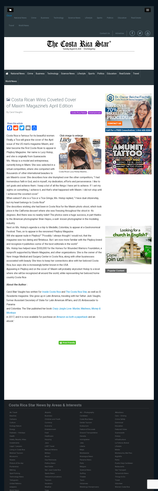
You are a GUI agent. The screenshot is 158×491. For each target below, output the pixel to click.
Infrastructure (120, 439)
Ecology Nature (15, 426)
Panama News (85, 460)
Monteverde (84, 453)
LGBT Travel (49, 446)
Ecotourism (84, 426)
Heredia (83, 436)
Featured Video (121, 429)
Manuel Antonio (51, 450)
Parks (117, 460)
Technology (59, 18)
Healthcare (49, 436)
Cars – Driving (120, 416)
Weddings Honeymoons (89, 487)
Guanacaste (119, 433)
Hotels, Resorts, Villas (18, 439)
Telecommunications (53, 477)
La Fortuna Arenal (122, 443)
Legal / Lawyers (16, 446)
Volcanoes (84, 483)
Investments (14, 443)
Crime (33, 18)
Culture (12, 422)
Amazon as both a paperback (72, 316)
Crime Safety (120, 419)
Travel (11, 25)
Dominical (119, 422)
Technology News (17, 477)
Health (12, 436)
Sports (99, 18)
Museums (14, 456)
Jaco (47, 443)
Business (45, 18)
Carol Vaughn (16, 112)
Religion (83, 466)
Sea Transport (120, 470)
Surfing (83, 473)
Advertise (119, 33)
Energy (12, 429)
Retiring (13, 470)
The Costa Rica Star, (76, 291)
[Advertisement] (79, 60)
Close (9, 15)
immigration (85, 439)
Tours (82, 480)
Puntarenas (14, 466)
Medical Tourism (16, 453)
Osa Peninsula (50, 460)
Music (47, 456)
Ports (82, 463)
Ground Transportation (89, 433)
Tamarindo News (122, 473)
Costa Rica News (78, 113)
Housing (48, 439)
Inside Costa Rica (51, 291)
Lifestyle (88, 18)
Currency (48, 422)
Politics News (50, 463)
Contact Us (105, 33)
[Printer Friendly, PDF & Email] (67, 342)
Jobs (82, 443)
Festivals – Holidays (17, 433)
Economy (48, 426)
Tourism (48, 480)
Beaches (13, 416)
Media (117, 450)
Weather (48, 487)
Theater (83, 477)
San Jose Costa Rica (53, 470)
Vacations (48, 483)
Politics (110, 18)
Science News (74, 18)
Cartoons (13, 419)
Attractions (119, 412)
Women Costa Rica (122, 487)
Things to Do (120, 477)
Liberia (82, 446)
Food (47, 433)
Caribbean (84, 416)
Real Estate (136, 18)
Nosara (12, 460)
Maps (82, 450)
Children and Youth (52, 419)
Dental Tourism (86, 422)
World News (24, 25)
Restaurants (119, 466)
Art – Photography (87, 412)
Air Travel (13, 412)
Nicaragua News (86, 456)
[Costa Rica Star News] (79, 44)
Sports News (50, 473)
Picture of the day (16, 463)
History (117, 436)
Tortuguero (14, 480)
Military (47, 453)
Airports (48, 412)
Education (122, 18)
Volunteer (119, 483)
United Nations (15, 483)
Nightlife (118, 456)
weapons (13, 487)
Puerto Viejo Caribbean (124, 463)
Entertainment (95, 113)
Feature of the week (87, 429)
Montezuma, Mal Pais (123, 453)
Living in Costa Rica (17, 450)
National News (20, 18)
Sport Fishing (15, 473)
